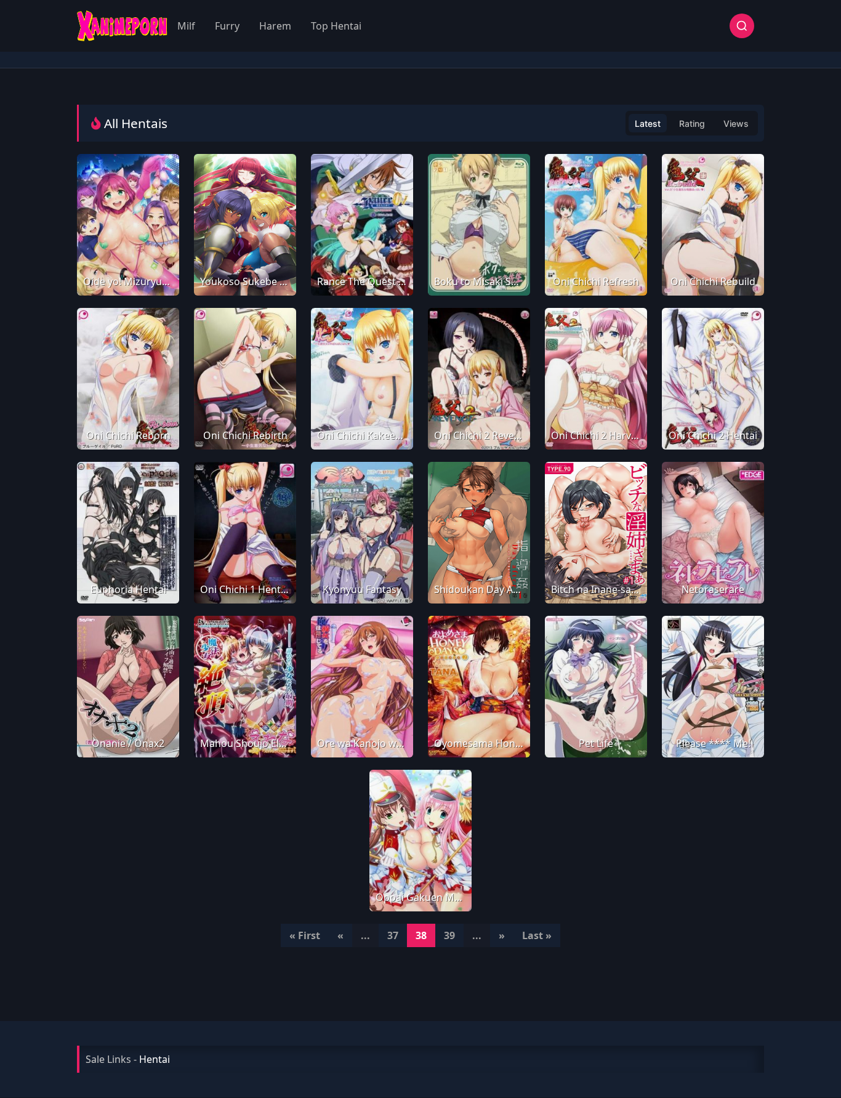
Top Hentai (336, 26)
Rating (692, 123)
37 (392, 935)
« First (304, 935)
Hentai (154, 1059)
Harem (275, 26)
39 (449, 935)
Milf (186, 26)
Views (736, 123)
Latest (648, 123)
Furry (227, 26)
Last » (537, 935)
